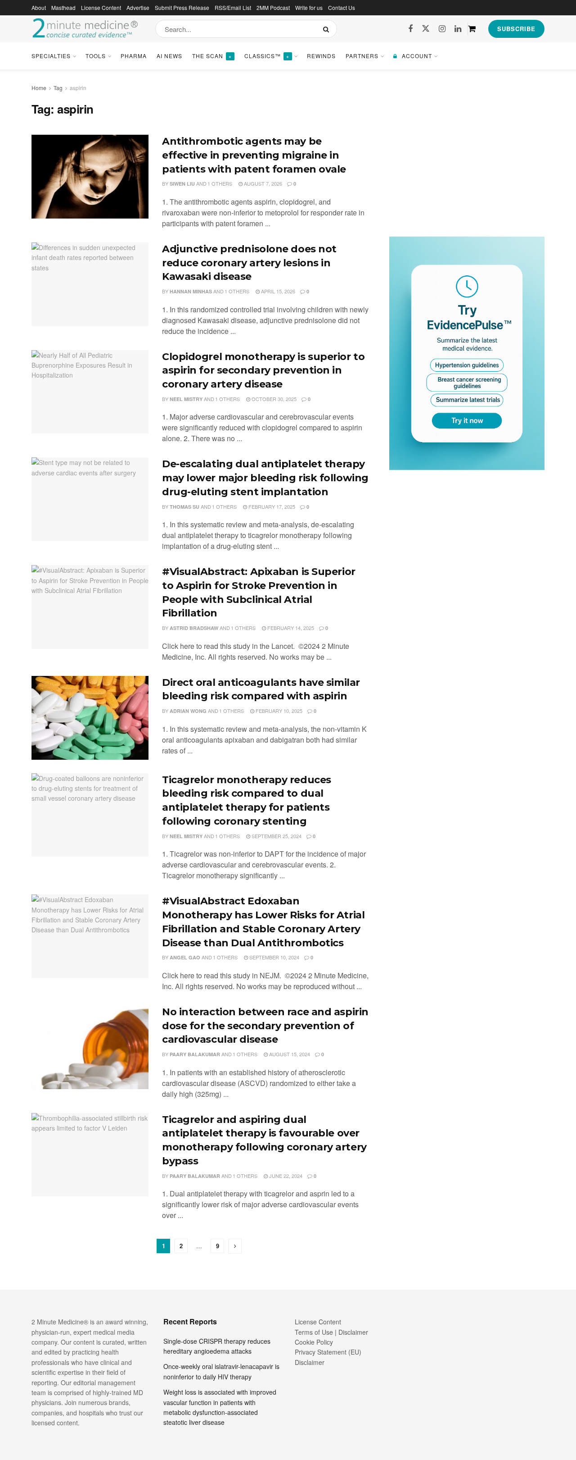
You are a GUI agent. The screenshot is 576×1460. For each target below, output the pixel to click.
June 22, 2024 (285, 1175)
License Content (101, 7)
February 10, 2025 (278, 710)
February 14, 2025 (290, 627)
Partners (362, 55)
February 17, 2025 (271, 506)
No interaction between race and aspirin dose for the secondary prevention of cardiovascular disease (265, 1026)
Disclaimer (309, 1362)
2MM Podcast (273, 7)
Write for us (309, 7)
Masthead (63, 7)
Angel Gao (185, 957)
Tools (96, 55)
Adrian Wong (188, 710)
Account (417, 55)
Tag (58, 87)
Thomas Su (184, 506)
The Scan (212, 55)
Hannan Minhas (191, 291)
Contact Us (341, 7)
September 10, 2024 (273, 957)
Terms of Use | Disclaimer (331, 1332)
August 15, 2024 (289, 1054)
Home (39, 87)
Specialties (51, 55)
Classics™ (266, 55)
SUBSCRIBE (516, 28)
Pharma (134, 55)
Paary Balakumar (195, 1054)
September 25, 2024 (276, 836)
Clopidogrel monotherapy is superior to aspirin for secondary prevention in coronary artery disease (263, 371)
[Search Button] (328, 29)
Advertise (137, 7)
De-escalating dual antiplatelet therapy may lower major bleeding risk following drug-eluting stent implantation (265, 478)
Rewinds (321, 55)
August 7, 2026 (262, 183)
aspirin (78, 87)
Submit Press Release (182, 7)
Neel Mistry (186, 399)
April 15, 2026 (277, 291)
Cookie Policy (314, 1341)
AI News (169, 55)
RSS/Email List (233, 7)
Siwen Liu (182, 183)
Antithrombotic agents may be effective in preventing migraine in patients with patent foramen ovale (254, 155)
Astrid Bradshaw (194, 628)
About (39, 7)
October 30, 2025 (273, 398)
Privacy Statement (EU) (328, 1351)
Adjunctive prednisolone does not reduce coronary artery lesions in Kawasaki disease (249, 263)
